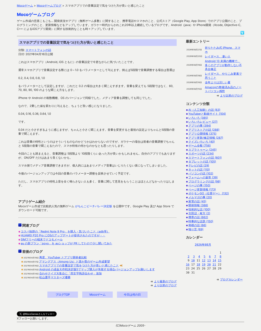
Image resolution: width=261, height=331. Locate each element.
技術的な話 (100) (199, 209)
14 (214, 260)
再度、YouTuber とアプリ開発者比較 (63, 257)
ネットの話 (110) (199, 169)
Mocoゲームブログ (36, 14)
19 (203, 264)
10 (193, 260)
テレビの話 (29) (198, 165)
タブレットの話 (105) (202, 161)
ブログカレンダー (231, 279)
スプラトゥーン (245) (202, 149)
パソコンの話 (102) (200, 173)
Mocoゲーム (97, 294)
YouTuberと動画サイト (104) (207, 113)
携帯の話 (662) (198, 217)
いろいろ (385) (198, 118)
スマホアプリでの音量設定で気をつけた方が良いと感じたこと (79, 265)
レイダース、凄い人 (217, 56)
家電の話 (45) (197, 201)
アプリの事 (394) (199, 125)
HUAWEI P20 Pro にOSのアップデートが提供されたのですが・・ (63, 235)
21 (214, 264)
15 (219, 260)
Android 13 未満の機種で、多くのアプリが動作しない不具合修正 (223, 65)
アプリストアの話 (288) (203, 129)
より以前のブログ (165, 285)
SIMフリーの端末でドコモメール (42, 239)
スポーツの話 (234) (201, 153)
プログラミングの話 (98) (204, 181)
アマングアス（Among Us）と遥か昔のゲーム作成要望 (74, 261)
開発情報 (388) (198, 205)
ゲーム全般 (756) (199, 145)
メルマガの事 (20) (200, 197)
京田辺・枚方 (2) (199, 213)
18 (198, 264)
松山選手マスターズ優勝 (54, 277)
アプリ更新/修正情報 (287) (205, 137)
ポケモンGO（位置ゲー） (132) (208, 193)
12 (203, 260)
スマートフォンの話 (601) (205, 157)
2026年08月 (203, 244)
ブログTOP (63, 294)
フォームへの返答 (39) (203, 177)
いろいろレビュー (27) (203, 121)
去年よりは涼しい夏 (217, 82)
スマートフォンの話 (38, 50)
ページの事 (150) (199, 185)
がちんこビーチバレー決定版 (93, 206)
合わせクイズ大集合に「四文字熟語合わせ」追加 (70, 273)
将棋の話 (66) (197, 225)
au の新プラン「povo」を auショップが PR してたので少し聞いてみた (66, 243)
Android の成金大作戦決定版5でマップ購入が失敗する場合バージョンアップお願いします (97, 269)
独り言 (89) (195, 229)
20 (209, 264)
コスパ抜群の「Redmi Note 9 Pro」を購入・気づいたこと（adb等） (65, 231)
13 (209, 260)
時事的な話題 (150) (200, 221)
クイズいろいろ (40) (201, 141)
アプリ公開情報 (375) (202, 133)
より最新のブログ (165, 281)
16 (187, 264)
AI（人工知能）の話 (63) (204, 110)
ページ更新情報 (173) (202, 189)
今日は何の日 (132, 294)
